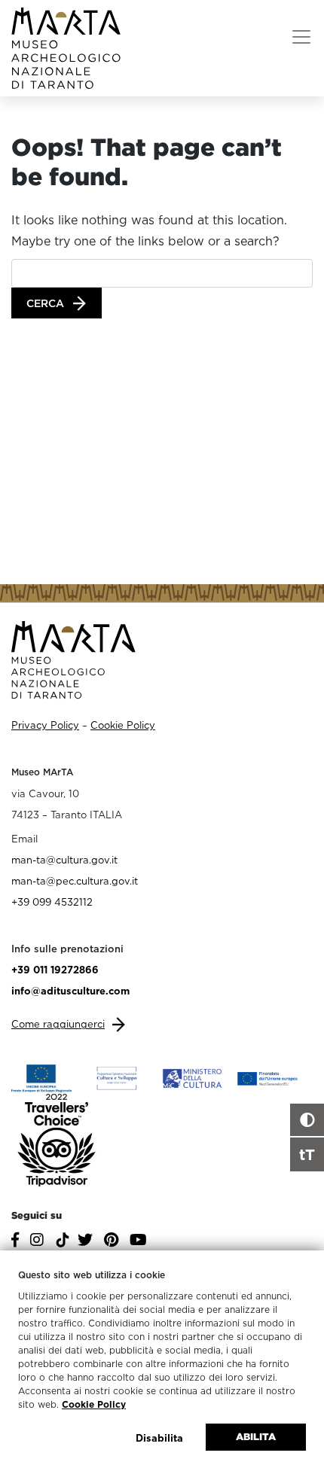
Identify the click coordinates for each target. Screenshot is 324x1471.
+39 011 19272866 (55, 969)
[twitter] (87, 1241)
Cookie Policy (94, 1404)
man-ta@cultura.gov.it (64, 859)
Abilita (256, 1436)
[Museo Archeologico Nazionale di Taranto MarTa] (66, 46)
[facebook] (17, 1241)
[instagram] (38, 1241)
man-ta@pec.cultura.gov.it (74, 881)
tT (307, 1154)
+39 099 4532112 (52, 902)
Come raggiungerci (58, 1024)
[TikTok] (62, 1246)
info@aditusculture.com (70, 990)
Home (37, 121)
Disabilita (159, 1438)
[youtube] (140, 1241)
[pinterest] (113, 1241)
